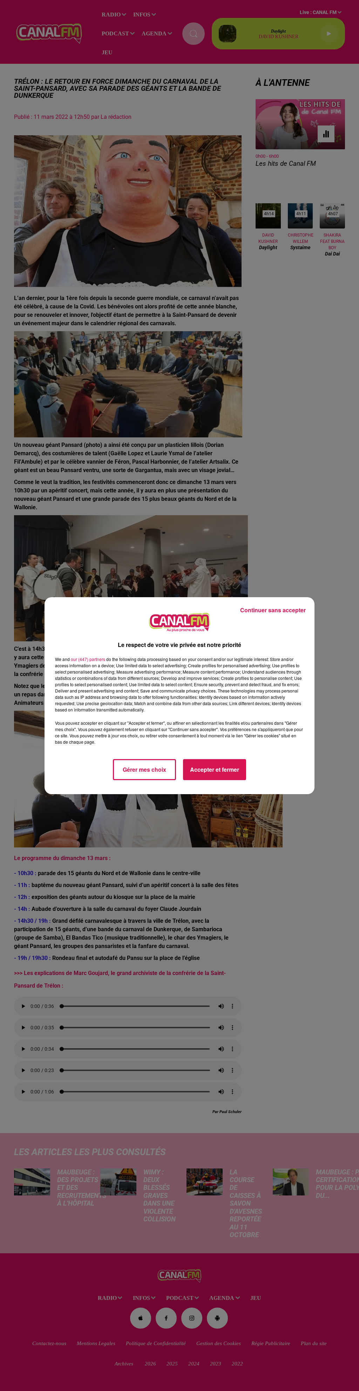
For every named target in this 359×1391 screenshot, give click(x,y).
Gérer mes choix (144, 769)
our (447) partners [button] (88, 659)
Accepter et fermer (214, 769)
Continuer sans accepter (273, 610)
